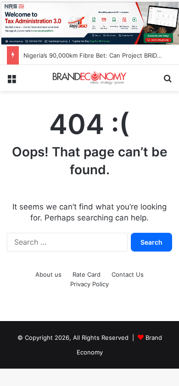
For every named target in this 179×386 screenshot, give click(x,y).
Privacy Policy (89, 284)
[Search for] (167, 81)
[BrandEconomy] (89, 78)
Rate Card (87, 274)
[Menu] (11, 81)
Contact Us (128, 274)
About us (48, 274)
